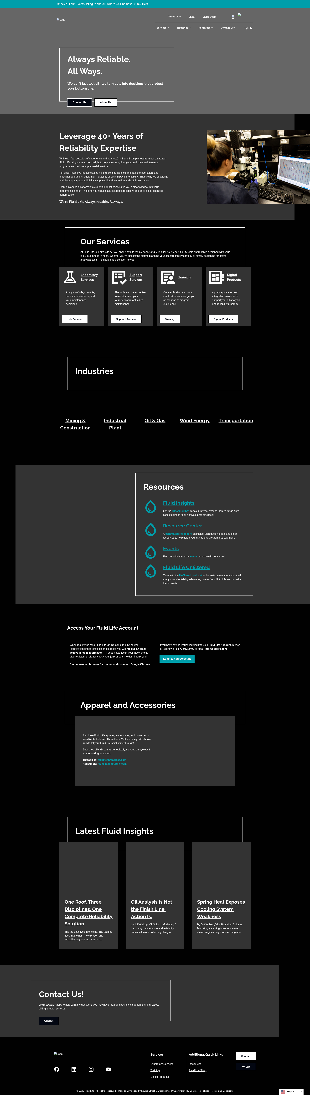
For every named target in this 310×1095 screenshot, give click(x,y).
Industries (182, 27)
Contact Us (227, 27)
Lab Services (74, 319)
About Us (173, 16)
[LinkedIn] (74, 1069)
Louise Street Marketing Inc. (155, 1091)
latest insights (180, 511)
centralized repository (178, 533)
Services (161, 27)
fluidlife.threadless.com (112, 760)
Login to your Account (177, 658)
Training (170, 319)
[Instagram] (91, 1069)
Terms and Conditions (222, 1091)
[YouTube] (108, 1069)
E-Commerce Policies (198, 1091)
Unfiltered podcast (190, 575)
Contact (48, 1020)
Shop (192, 16)
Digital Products (223, 319)
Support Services (126, 319)
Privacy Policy (178, 1091)
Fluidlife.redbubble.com (112, 763)
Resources (204, 27)
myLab (248, 28)
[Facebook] (56, 1069)
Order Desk (209, 16)
